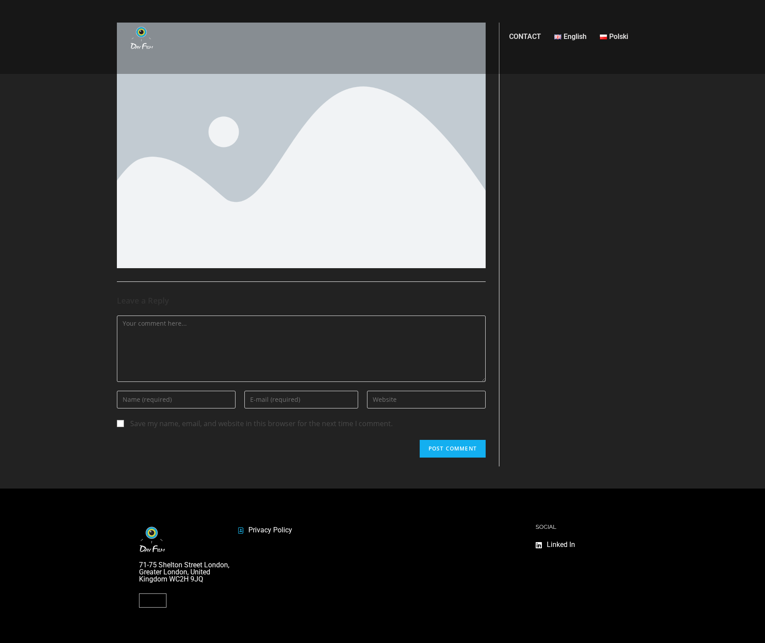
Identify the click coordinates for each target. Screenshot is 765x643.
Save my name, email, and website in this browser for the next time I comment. (261, 423)
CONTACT (525, 36)
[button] (152, 600)
